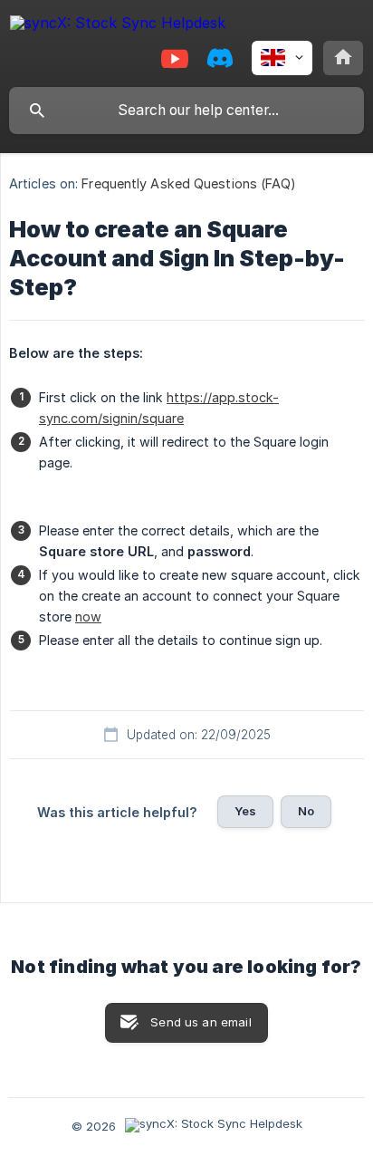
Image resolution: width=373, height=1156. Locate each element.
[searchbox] (186, 110)
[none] (117, 26)
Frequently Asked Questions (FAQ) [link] (188, 183)
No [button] (306, 811)
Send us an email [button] (200, 1022)
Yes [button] (245, 811)
